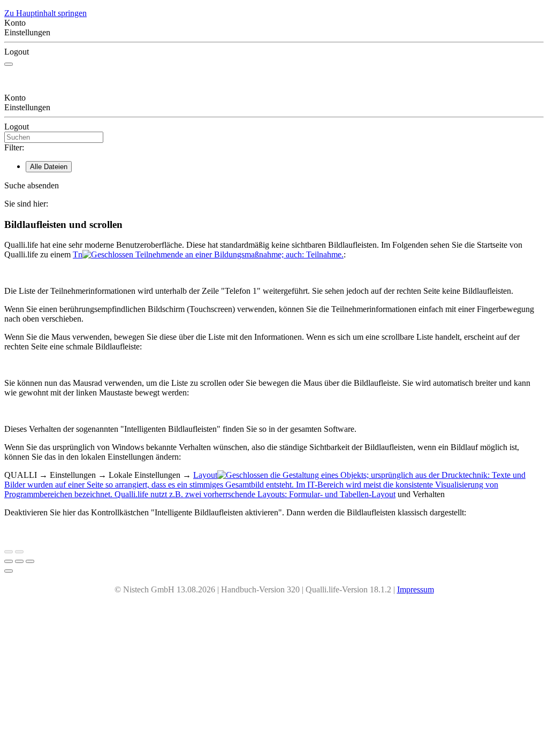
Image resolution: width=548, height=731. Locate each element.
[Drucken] (8, 561)
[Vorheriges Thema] (8, 551)
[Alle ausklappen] (19, 561)
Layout (265, 484)
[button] (274, 186)
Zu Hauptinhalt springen (45, 13)
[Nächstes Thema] (19, 551)
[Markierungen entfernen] (30, 561)
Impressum (415, 589)
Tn (208, 254)
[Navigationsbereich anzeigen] (8, 64)
